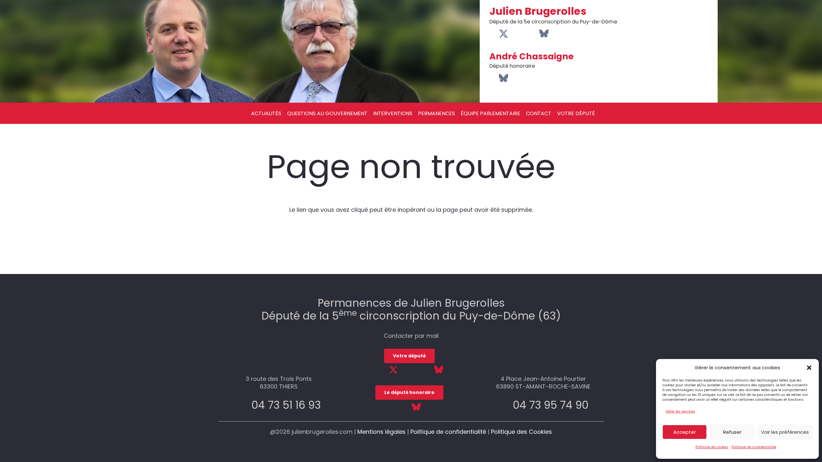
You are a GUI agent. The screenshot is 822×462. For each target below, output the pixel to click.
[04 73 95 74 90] (505, 405)
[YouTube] (514, 33)
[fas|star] (439, 369)
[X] (503, 34)
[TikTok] (533, 33)
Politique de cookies (711, 447)
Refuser (732, 432)
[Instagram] (524, 34)
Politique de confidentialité (753, 447)
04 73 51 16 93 (286, 405)
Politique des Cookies (521, 432)
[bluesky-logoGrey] (544, 33)
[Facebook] (493, 33)
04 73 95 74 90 (551, 405)
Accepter (684, 432)
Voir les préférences (785, 432)
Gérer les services (680, 411)
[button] (809, 367)
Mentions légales (381, 432)
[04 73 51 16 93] (244, 405)
